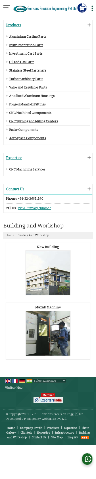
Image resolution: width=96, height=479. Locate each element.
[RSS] (85, 437)
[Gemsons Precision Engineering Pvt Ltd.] (50, 7)
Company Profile (31, 428)
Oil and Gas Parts (21, 62)
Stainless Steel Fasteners (27, 70)
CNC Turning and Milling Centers (33, 121)
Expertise (14, 158)
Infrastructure (64, 432)
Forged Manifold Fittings (27, 104)
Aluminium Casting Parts (27, 37)
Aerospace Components (27, 138)
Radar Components (23, 130)
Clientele (26, 432)
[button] (34, 208)
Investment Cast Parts (26, 53)
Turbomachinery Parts (26, 79)
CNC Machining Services (27, 169)
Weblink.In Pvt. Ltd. (54, 418)
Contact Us (39, 437)
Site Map (57, 437)
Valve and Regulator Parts (28, 87)
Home (10, 235)
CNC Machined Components (30, 113)
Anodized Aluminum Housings (32, 96)
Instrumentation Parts (26, 45)
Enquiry (72, 437)
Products (13, 25)
